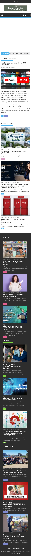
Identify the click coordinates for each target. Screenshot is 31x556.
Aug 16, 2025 (7, 501)
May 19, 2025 (7, 396)
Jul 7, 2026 (4, 182)
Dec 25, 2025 (7, 468)
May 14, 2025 (7, 429)
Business (6, 115)
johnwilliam (12, 67)
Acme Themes (16, 553)
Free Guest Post (15, 259)
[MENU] (29, 15)
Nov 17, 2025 (7, 292)
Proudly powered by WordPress (10, 551)
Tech (5, 375)
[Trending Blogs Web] (2, 15)
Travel (3, 158)
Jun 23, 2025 (7, 324)
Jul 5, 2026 (4, 217)
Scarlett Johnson (13, 149)
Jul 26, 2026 (4, 149)
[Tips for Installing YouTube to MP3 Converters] (15, 79)
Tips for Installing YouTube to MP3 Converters (13, 64)
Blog (2, 115)
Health (5, 272)
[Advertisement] (15, 34)
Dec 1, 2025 (7, 259)
